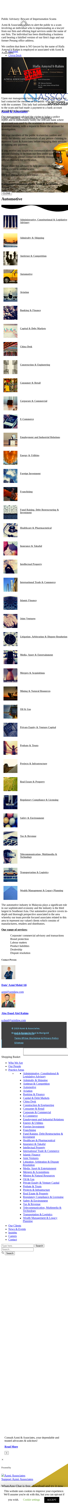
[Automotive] (10, 282)
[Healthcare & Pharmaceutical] (10, 536)
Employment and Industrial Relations (40, 437)
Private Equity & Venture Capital (38, 727)
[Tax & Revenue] (10, 844)
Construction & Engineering (35, 364)
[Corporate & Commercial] (10, 409)
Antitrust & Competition (33, 256)
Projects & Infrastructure (33, 763)
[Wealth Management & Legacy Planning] (10, 898)
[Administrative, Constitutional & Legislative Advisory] (10, 228)
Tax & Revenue (28, 836)
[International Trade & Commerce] (10, 590)
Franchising (26, 491)
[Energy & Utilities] (10, 463)
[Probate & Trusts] (10, 753)
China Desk (26, 346)
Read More (11, 1446)
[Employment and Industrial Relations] (10, 445)
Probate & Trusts (29, 745)
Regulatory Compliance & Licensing (39, 800)
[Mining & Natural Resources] (10, 699)
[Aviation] (10, 300)
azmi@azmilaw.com (12, 991)
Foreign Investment (30, 473)
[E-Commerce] (10, 427)
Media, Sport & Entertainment (36, 655)
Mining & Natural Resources (35, 691)
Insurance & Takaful (31, 546)
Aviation (24, 292)
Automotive (26, 274)
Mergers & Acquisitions (32, 673)
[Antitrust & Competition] (10, 264)
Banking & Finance (30, 310)
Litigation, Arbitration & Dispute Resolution (43, 636)
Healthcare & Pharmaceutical (36, 528)
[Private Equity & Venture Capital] (10, 735)
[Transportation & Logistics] (10, 880)
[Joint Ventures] (10, 626)
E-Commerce (27, 419)
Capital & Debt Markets (33, 328)
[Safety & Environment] (10, 826)
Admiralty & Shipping (32, 238)
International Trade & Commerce (38, 582)
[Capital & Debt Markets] (10, 336)
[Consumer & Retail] (10, 391)
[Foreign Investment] (10, 481)
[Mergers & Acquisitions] (10, 681)
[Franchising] (10, 500)
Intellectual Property (31, 564)
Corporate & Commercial (33, 401)
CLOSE (6, 193)
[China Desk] (10, 355)
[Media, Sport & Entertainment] (10, 663)
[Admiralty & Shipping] (10, 246)
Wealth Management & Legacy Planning (41, 890)
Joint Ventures (27, 618)
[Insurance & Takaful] (10, 554)
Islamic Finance (28, 600)
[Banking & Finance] (10, 318)
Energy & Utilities (29, 455)
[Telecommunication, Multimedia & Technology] (10, 862)
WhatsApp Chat (25, 1468)
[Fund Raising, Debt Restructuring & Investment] (10, 518)
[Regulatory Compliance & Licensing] (10, 808)
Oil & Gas (25, 709)
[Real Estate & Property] (10, 790)
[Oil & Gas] (10, 717)
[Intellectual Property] (10, 572)
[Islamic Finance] (10, 608)
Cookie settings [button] (31, 1499)
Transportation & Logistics (34, 872)
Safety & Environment (32, 818)
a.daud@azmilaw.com (13, 1020)
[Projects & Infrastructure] (10, 772)
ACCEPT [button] (51, 1500)
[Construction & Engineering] (10, 373)
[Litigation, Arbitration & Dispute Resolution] (10, 645)
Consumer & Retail (30, 383)
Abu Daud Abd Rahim (14, 1013)
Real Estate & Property (32, 781)
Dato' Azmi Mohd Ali (14, 985)
